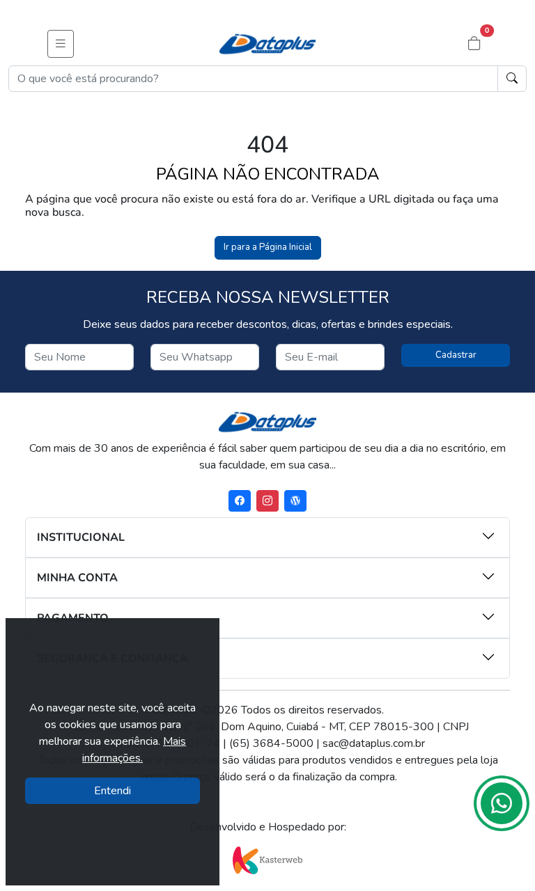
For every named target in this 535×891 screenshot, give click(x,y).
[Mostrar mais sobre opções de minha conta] (398, 576)
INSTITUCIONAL (81, 537)
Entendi (112, 790)
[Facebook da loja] (240, 501)
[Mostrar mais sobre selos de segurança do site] (398, 657)
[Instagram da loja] (267, 501)
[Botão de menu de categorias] (60, 44)
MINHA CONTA (77, 577)
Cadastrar (455, 355)
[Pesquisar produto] (512, 78)
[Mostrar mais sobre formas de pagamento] (398, 617)
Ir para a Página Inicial (268, 247)
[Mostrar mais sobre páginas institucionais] (398, 536)
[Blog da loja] (295, 501)
